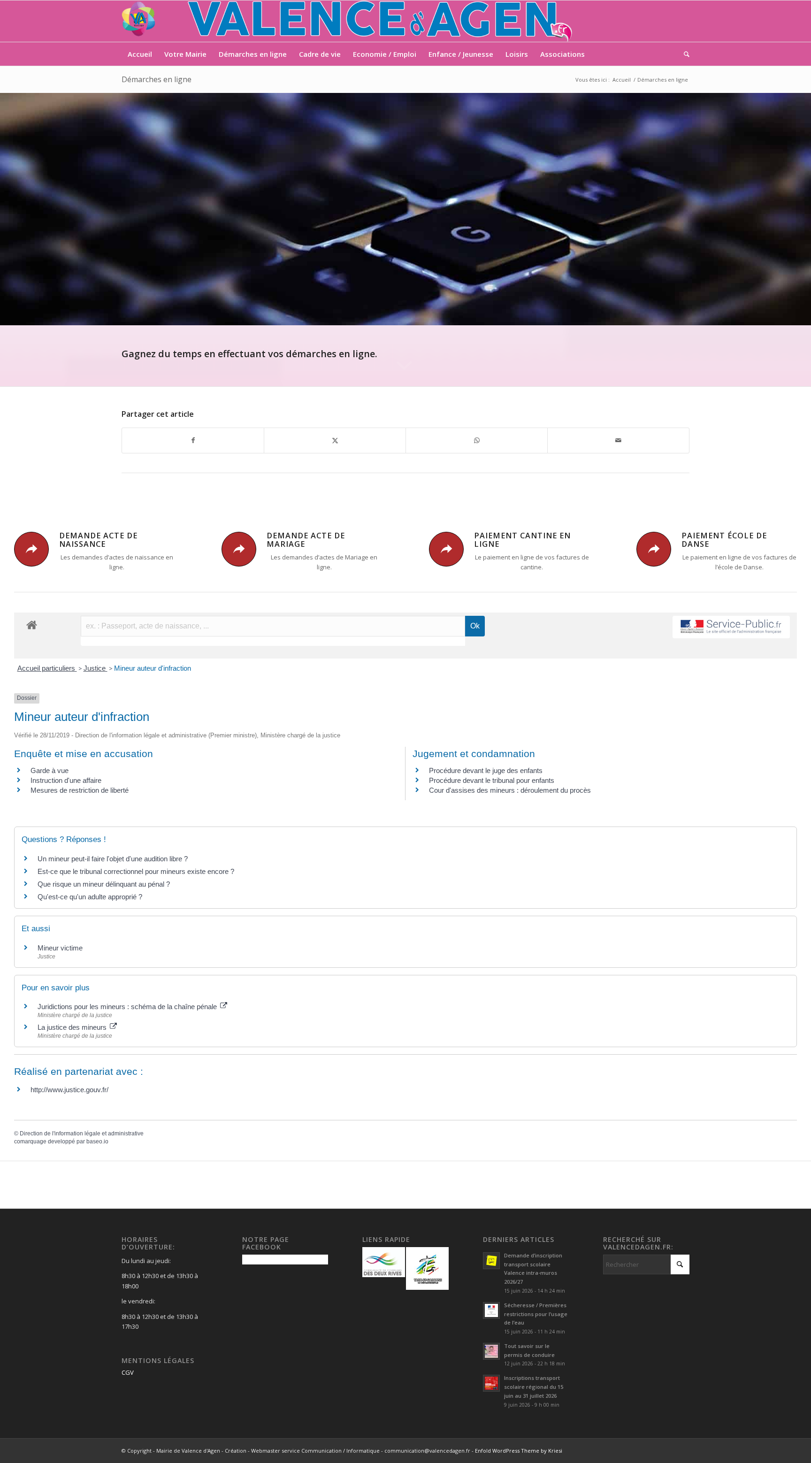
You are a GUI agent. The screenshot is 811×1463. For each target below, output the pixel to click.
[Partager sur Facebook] (193, 440)
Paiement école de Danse (724, 539)
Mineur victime (60, 948)
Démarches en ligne (156, 79)
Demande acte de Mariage (306, 539)
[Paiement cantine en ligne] (446, 549)
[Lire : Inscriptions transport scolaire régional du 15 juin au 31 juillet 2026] (491, 1383)
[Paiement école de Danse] (653, 549)
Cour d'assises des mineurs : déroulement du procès (510, 790)
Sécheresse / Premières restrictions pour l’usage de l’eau (535, 1314)
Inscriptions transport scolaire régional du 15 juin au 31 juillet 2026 (533, 1386)
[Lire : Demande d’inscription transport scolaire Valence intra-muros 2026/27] (491, 1260)
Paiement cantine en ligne (522, 539)
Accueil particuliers (47, 668)
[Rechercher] (683, 54)
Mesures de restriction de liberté (80, 790)
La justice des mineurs (73, 1027)
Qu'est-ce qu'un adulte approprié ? (90, 897)
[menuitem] (140, 54)
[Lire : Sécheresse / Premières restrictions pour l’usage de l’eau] (491, 1310)
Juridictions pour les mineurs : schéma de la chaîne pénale (128, 1007)
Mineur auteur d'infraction (152, 668)
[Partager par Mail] (618, 440)
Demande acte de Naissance (98, 539)
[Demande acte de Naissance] (31, 549)
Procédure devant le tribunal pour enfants (491, 780)
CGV (128, 1372)
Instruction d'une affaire (66, 780)
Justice (95, 668)
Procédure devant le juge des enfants (486, 770)
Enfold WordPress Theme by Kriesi (518, 1450)
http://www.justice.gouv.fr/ (69, 1090)
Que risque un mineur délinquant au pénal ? (104, 884)
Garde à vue (50, 770)
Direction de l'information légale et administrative (82, 1133)
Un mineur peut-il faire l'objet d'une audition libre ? (113, 859)
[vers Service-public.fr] (731, 627)
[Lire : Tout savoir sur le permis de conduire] (491, 1351)
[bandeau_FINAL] (348, 21)
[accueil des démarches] (31, 624)
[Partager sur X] (335, 440)
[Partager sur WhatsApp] (476, 440)
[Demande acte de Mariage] (239, 549)
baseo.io (97, 1141)
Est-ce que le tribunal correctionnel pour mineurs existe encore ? (136, 871)
